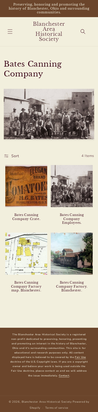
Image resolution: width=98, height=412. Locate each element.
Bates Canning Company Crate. (26, 217)
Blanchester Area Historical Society (47, 402)
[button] (10, 31)
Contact (64, 375)
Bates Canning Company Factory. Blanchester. (71, 286)
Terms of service (56, 408)
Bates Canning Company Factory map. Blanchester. (26, 286)
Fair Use (80, 357)
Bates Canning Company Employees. (72, 219)
